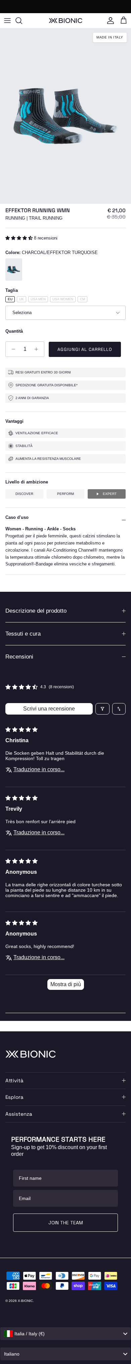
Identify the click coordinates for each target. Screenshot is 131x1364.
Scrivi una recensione (49, 709)
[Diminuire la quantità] (11, 349)
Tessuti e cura (23, 634)
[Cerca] (22, 20)
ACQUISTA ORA (98, 6)
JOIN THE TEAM (65, 1223)
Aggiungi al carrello (84, 349)
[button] (19, 238)
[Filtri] (102, 709)
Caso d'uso (17, 517)
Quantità (14, 331)
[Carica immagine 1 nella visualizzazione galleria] (65, 116)
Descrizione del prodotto (36, 611)
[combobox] (65, 1333)
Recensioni (19, 656)
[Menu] (7, 20)
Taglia (11, 290)
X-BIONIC (25, 1301)
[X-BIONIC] (65, 20)
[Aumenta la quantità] (38, 349)
